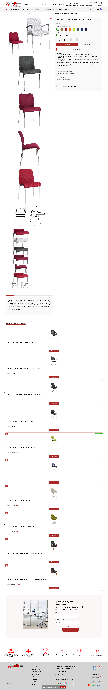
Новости (67, 9)
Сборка (46, 9)
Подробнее (54, 351)
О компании (16, 9)
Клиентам (51, 9)
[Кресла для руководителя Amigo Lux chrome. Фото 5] (30, 167)
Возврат (40, 9)
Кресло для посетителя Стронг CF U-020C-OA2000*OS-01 (24, 395)
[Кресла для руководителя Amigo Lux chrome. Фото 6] (30, 205)
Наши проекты (59, 9)
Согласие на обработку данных (64, 679)
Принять (63, 687)
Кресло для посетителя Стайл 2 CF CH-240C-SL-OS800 (23, 368)
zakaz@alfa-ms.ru (72, 5)
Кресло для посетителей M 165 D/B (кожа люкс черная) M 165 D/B (27, 579)
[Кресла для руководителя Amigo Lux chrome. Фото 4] (30, 129)
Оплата (28, 9)
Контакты (73, 9)
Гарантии (40, 294)
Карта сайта (9, 683)
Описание (10, 294)
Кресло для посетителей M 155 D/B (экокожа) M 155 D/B (24, 553)
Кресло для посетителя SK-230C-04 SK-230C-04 (21, 447)
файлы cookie (53, 687)
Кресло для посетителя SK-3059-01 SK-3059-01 (21, 474)
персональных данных (72, 626)
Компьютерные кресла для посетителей (67, 86)
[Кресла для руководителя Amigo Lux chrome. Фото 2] (38, 54)
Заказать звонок (96, 674)
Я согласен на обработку (67, 626)
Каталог (34, 666)
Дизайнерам (36, 674)
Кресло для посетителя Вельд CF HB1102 (20, 342)
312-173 (64, 77)
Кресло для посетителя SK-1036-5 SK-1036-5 (20, 500)
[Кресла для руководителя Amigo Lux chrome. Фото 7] (29, 227)
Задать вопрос (95, 677)
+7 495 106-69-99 (58, 4)
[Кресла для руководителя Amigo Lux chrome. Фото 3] (30, 92)
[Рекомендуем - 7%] (54, 445)
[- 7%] (54, 471)
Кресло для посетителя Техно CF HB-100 (20, 421)
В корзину (67, 45)
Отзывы (23, 9)
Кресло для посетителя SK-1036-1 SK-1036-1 (20, 526)
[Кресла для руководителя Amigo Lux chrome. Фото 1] (15, 54)
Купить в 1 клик (89, 45)
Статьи (34, 684)
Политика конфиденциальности (64, 678)
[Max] (100, 10)
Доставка (34, 9)
